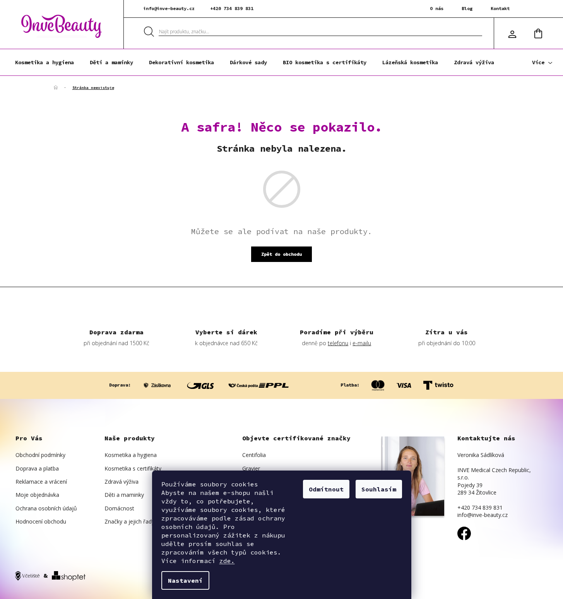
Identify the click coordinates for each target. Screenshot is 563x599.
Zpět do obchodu (281, 254)
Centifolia (254, 455)
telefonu (338, 343)
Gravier (251, 468)
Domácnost (119, 508)
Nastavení (185, 580)
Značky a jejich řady (129, 521)
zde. (227, 561)
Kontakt (500, 8)
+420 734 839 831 (231, 8)
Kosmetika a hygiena (130, 455)
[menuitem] (44, 62)
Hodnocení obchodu (40, 521)
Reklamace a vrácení (41, 481)
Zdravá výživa (121, 481)
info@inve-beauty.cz (169, 8)
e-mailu (362, 343)
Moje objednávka (37, 494)
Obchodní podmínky (40, 455)
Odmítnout (326, 489)
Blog (467, 8)
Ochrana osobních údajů (46, 508)
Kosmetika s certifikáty (132, 468)
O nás (436, 8)
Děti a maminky (124, 494)
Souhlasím (378, 489)
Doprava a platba (37, 468)
